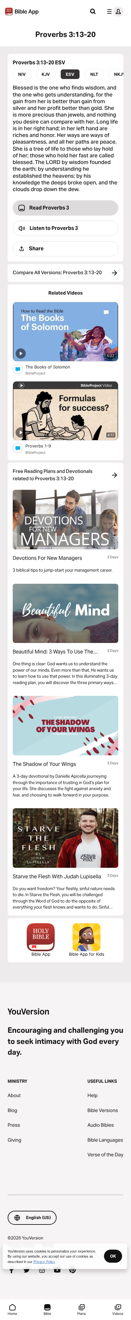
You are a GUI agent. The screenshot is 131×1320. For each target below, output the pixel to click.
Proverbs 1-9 (43, 445)
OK (113, 1256)
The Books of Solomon (53, 366)
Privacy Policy (44, 1261)
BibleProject (35, 373)
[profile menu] (114, 11)
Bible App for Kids (86, 954)
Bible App (40, 954)
